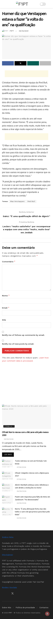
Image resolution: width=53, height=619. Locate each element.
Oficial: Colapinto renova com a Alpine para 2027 (32, 474)
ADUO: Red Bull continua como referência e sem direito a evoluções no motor (32, 486)
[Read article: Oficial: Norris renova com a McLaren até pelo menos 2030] (26, 416)
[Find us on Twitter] (12, 593)
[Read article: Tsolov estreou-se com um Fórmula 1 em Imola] (7, 463)
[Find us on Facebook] (3, 593)
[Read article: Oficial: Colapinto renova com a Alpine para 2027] (7, 475)
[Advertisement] (26, 73)
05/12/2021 (23, 31)
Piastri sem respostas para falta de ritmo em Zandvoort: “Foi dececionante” (32, 498)
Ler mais (9, 454)
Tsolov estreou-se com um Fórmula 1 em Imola (31, 462)
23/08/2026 (21, 518)
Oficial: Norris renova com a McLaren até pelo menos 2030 (25, 433)
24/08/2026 (21, 503)
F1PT (12, 31)
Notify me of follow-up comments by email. (23, 335)
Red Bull (31, 201)
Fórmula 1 (9, 426)
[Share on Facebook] (8, 63)
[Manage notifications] (47, 614)
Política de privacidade (25, 608)
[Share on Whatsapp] (33, 63)
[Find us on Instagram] (8, 593)
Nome (6, 295)
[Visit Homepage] (22, 4)
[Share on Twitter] (20, 63)
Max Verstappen (17, 201)
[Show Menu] (3, 4)
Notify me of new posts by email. (18, 344)
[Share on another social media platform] (45, 63)
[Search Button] (50, 4)
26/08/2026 (21, 491)
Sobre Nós (6, 608)
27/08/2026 (21, 467)
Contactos (43, 608)
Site (4, 320)
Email (5, 307)
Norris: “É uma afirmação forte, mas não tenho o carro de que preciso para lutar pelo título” (32, 511)
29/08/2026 (8, 439)
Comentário (8, 261)
